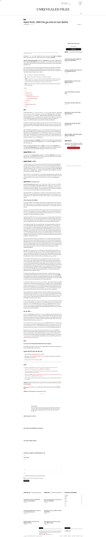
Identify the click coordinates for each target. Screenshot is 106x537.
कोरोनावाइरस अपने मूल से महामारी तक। (73, 103)
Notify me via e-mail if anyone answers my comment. (33, 478)
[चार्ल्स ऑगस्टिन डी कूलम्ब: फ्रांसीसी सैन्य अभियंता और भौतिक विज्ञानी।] (73, 56)
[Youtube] (80, 4)
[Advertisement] (73, 33)
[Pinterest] (79, 3)
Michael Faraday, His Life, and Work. (43, 371)
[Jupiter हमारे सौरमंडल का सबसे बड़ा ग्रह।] (73, 89)
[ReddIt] (39, 27)
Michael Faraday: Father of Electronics (32, 359)
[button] (81, 13)
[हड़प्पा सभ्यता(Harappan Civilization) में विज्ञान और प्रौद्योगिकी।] (53, 496)
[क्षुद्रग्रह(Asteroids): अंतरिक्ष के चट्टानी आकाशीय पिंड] (53, 507)
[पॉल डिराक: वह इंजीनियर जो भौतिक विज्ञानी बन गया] (43, 447)
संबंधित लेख (26, 416)
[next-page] (24, 455)
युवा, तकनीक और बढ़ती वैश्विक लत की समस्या (33, 428)
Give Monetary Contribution (73, 148)
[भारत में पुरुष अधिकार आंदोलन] (43, 434)
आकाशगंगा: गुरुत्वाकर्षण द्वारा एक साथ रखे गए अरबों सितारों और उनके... (73, 70)
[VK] (45, 27)
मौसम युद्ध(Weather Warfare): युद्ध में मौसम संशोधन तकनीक (52, 522)
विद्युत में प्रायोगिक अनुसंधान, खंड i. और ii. (38, 356)
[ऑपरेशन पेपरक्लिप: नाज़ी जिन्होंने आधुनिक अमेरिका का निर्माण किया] (73, 131)
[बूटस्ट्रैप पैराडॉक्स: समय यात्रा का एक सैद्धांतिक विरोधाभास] (73, 78)
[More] (47, 27)
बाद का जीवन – (27, 100)
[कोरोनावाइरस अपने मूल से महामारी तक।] (73, 100)
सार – (26, 90)
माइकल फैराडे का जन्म (28, 93)
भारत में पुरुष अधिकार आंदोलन (30, 440)
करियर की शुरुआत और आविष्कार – (32, 98)
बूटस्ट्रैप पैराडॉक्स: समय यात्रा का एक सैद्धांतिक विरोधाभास (72, 81)
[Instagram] (80, 2)
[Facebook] (79, 2)
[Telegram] (80, 3)
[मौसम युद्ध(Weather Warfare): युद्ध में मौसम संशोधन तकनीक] (53, 518)
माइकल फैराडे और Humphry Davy (32, 96)
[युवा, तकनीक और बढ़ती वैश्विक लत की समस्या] (43, 422)
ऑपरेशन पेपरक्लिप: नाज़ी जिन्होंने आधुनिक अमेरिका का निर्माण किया (73, 135)
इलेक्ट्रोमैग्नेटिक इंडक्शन (35, 354)
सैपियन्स (26, 18)
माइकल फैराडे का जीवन (29, 95)
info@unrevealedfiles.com (47, 534)
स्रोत (26, 106)
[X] (79, 4)
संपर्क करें (29, 384)
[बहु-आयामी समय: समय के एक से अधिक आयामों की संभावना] (73, 109)
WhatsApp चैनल (32, 391)
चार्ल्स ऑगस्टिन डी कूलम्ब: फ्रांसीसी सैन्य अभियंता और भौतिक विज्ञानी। (73, 59)
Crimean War (26, 335)
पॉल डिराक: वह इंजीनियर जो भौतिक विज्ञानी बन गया (34, 453)
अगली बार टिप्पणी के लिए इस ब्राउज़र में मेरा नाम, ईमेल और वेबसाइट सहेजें (35, 475)
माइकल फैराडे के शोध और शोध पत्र (30, 104)
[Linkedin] (81, 2)
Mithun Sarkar (27, 24)
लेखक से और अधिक (31, 416)
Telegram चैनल (39, 391)
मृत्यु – (26, 102)
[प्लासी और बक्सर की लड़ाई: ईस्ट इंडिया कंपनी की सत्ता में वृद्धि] (73, 120)
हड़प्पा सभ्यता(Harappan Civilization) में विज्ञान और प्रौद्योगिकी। (53, 500)
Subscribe (73, 49)
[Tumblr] (81, 3)
